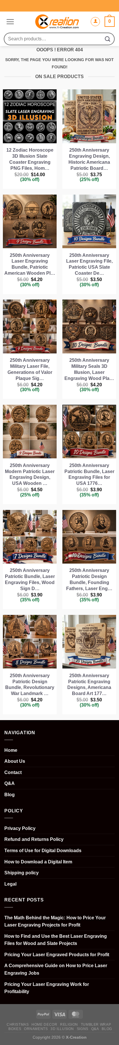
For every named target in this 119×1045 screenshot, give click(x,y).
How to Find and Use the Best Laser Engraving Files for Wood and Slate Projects (55, 940)
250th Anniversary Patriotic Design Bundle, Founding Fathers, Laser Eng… (89, 579)
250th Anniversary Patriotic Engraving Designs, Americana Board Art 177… (89, 684)
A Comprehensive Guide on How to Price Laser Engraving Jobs (55, 969)
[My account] (95, 21)
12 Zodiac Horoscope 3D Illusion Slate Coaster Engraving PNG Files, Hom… (29, 159)
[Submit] (108, 38)
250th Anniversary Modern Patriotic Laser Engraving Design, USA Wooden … (30, 474)
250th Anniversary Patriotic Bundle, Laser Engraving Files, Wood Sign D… (30, 579)
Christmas (18, 1025)
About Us (14, 761)
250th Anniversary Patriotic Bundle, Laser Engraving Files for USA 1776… (89, 474)
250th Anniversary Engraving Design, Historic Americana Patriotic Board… (89, 159)
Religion (69, 1025)
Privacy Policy (20, 828)
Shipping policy (21, 872)
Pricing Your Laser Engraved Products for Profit (56, 954)
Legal (10, 884)
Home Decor (44, 1025)
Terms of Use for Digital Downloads (42, 850)
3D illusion (62, 1029)
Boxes (14, 1029)
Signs (82, 1029)
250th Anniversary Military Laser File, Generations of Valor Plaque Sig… (30, 369)
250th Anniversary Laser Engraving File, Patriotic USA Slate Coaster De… (89, 264)
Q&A (9, 783)
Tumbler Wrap (96, 1025)
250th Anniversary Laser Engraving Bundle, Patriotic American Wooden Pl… (29, 264)
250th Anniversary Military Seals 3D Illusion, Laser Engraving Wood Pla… (89, 369)
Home (10, 750)
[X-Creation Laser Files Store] (57, 22)
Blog (9, 794)
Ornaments (36, 1029)
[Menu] (9, 22)
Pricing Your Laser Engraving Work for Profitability (46, 988)
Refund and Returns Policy (34, 839)
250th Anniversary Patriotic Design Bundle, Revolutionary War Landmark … (29, 684)
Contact (13, 772)
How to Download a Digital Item (38, 861)
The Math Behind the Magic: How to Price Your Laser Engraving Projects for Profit (55, 921)
